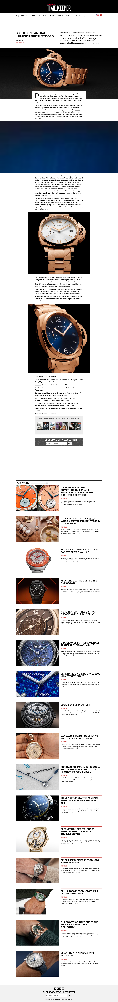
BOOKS (34, 16)
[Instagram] (58, 988)
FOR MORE (22, 482)
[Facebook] (55, 988)
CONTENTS (24, 16)
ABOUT (77, 16)
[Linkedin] (60, 988)
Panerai (77, 110)
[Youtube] (63, 988)
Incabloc (38, 385)
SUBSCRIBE (69, 16)
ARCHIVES (60, 16)
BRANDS (51, 16)
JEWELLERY (42, 16)
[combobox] (39, 483)
